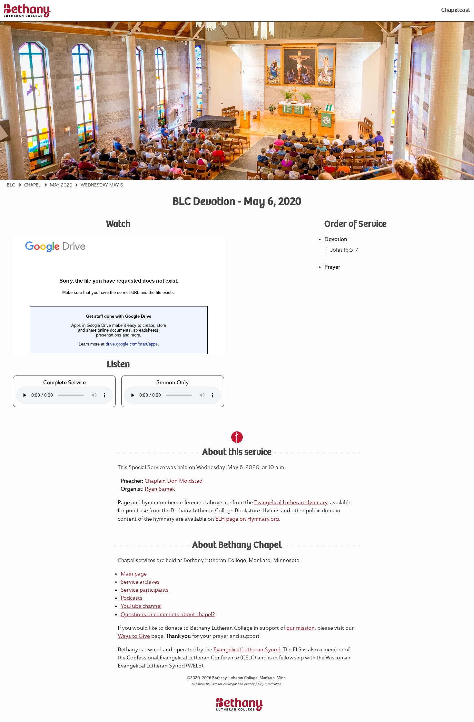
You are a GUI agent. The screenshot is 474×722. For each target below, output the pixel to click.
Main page (134, 573)
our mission (300, 628)
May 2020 (61, 185)
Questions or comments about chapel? (168, 614)
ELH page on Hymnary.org (247, 519)
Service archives (140, 581)
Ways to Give (134, 636)
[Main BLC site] (27, 10)
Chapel (32, 185)
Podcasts (132, 598)
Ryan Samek (160, 489)
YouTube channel (141, 606)
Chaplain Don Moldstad (173, 480)
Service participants (145, 590)
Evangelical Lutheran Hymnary (290, 502)
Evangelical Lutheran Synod (247, 649)
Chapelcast (455, 11)
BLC (11, 185)
